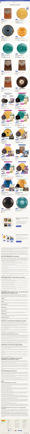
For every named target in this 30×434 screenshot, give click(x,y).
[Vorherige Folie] (2, 13)
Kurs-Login (8, 422)
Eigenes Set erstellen (19, 241)
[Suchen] (2, 2)
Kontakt (8, 427)
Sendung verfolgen (9, 425)
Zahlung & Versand (17, 425)
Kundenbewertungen (9, 428)
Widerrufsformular (17, 427)
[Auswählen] (13, 19)
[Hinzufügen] (27, 208)
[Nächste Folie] (14, 13)
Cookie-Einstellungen (17, 426)
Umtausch (8, 423)
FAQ (7, 426)
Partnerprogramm (9, 421)
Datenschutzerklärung (17, 423)
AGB (15, 422)
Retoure (8, 424)
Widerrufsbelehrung (17, 424)
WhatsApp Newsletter (9, 429)
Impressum (16, 421)
